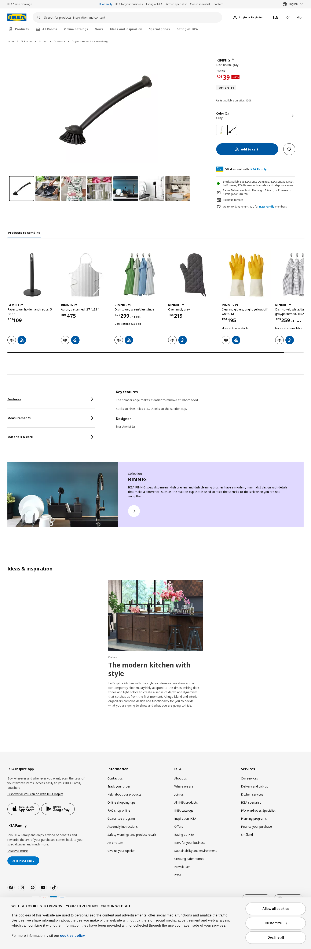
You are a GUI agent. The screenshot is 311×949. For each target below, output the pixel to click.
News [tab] (99, 29)
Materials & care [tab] (20, 437)
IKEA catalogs (183, 810)
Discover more (17, 851)
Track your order (118, 786)
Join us (179, 794)
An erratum (115, 843)
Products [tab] (22, 29)
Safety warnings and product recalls (132, 835)
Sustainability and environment (195, 851)
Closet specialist (200, 4)
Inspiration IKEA (185, 818)
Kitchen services (252, 794)
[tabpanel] (210, 412)
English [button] (293, 4)
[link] (221, 130)
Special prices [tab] (159, 29)
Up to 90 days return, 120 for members (255, 206)
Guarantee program (121, 818)
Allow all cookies (275, 909)
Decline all (275, 937)
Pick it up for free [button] (233, 200)
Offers (178, 827)
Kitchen (43, 41)
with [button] (246, 169)
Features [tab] (14, 399)
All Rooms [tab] (49, 29)
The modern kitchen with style (149, 669)
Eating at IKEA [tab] (187, 29)
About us (180, 778)
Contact (218, 4)
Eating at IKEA (154, 4)
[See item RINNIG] (85, 274)
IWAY (177, 875)
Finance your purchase (256, 827)
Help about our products (124, 794)
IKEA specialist (251, 802)
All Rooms (26, 41)
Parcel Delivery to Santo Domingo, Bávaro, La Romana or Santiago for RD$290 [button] (257, 192)
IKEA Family (105, 4)
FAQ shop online (118, 810)
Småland (247, 835)
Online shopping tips (121, 802)
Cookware (59, 41)
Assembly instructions (122, 827)
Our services (249, 778)
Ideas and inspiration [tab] (126, 29)
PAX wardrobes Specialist (258, 810)
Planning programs (254, 818)
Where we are (183, 786)
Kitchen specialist (176, 4)
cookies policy (72, 935)
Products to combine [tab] (24, 233)
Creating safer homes (189, 859)
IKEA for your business (129, 4)
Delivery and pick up (254, 786)
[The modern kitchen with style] (155, 615)
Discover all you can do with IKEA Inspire (35, 794)
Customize (273, 923)
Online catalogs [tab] (76, 29)
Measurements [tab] (19, 418)
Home (10, 41)
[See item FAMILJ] (32, 274)
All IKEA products (186, 802)
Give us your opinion (121, 851)
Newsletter (182, 867)
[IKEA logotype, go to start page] (16, 17)
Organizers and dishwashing (90, 41)
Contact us (115, 778)
